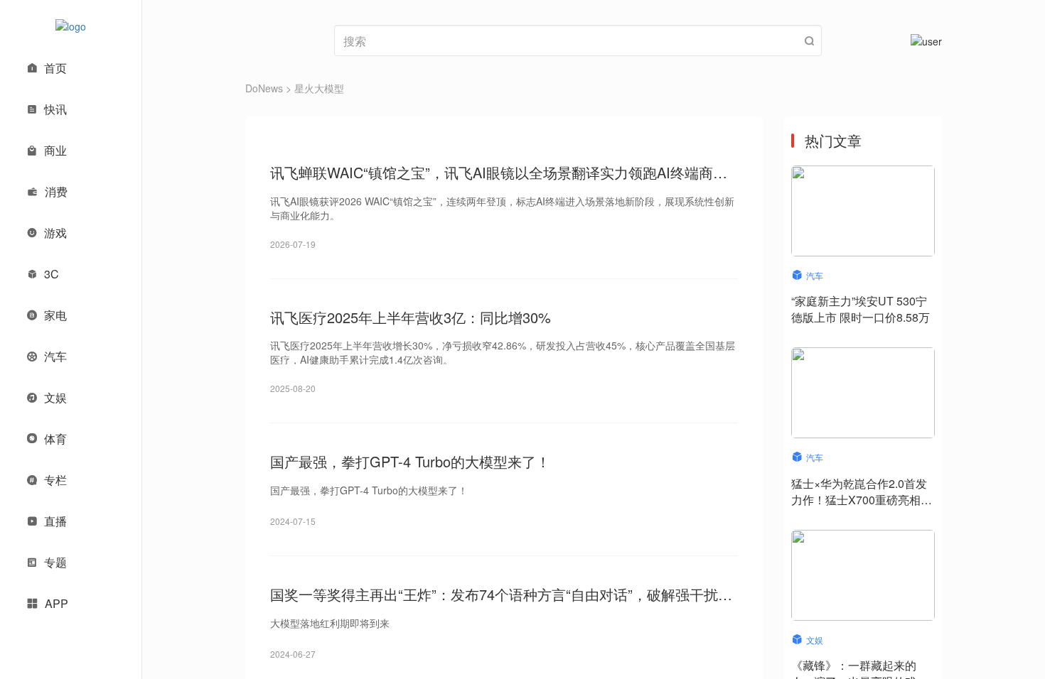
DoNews (264, 88)
